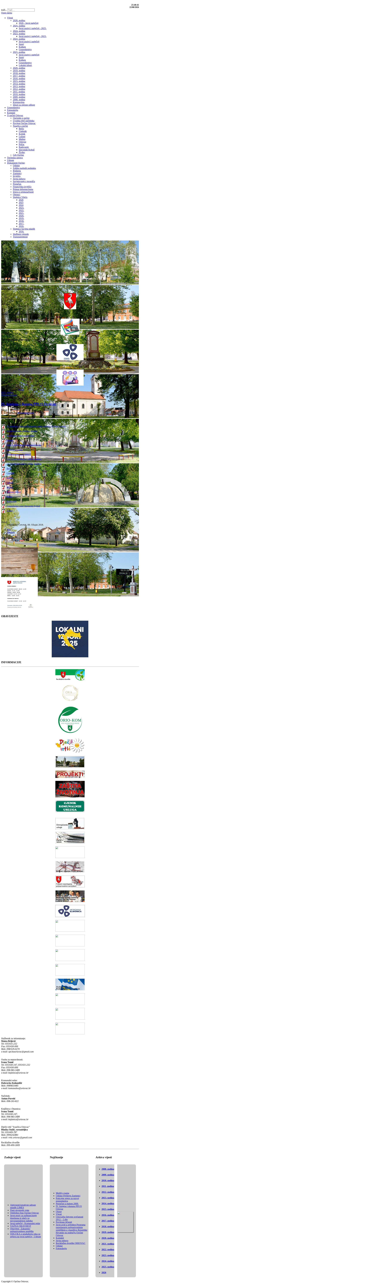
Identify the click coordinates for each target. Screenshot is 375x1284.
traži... (4, 10)
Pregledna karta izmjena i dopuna (22, 431)
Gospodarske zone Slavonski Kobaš (23, 506)
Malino (10, 487)
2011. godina (7, 392)
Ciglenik (11, 473)
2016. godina (108, 1215)
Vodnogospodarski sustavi (19, 454)
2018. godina (108, 1226)
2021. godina (108, 1244)
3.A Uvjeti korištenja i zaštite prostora (24, 459)
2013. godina (108, 1198)
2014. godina (108, 1203)
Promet (10, 440)
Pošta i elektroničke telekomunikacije (24, 445)
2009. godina (108, 1174)
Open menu (6, 13)
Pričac (9, 496)
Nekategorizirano (9, 395)
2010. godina (108, 1180)
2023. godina (108, 1255)
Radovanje (12, 501)
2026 (104, 1272)
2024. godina (108, 1261)
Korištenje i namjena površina (20, 435)
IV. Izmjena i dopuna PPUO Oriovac (28, 404)
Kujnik (10, 477)
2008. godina (108, 1169)
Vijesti (21, 390)
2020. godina (108, 1238)
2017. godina (108, 1221)
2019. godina (108, 1232)
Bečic (9, 468)
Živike (10, 510)
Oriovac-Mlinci (14, 492)
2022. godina (108, 1249)
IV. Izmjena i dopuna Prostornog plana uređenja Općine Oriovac (36, 426)
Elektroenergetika (15, 449)
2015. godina (108, 1209)
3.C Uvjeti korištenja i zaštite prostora (24, 463)
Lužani (10, 482)
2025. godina (108, 1267)
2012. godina (108, 1192)
